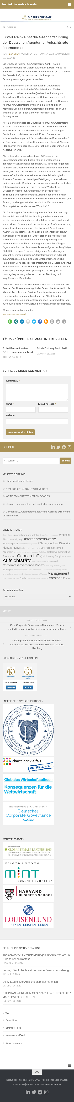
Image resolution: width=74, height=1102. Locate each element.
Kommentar (13, 380)
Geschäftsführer (39, 561)
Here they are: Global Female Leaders (27, 488)
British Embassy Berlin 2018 (52, 348)
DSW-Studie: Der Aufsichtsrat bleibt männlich (30, 981)
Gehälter (42, 552)
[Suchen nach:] (31, 461)
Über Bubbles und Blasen (19, 481)
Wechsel (64, 534)
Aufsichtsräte (17, 560)
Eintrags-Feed (13, 1027)
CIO (41, 578)
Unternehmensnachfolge (26, 535)
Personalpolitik (10, 543)
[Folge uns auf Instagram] (69, 447)
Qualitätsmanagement (49, 535)
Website (10, 415)
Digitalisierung (33, 578)
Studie (23, 578)
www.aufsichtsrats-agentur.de (13, 314)
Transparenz (9, 556)
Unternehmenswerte (39, 539)
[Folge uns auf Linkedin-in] (53, 447)
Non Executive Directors (29, 548)
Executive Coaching (11, 578)
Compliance (60, 556)
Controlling (48, 566)
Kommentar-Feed (15, 1035)
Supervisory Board (59, 570)
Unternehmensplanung (12, 574)
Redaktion (14, 54)
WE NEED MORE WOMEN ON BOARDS (28, 496)
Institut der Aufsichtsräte (19, 4)
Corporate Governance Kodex (23, 565)
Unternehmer (32, 552)
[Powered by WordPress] (25, 1085)
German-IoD (28, 556)
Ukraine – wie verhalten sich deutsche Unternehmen (34, 504)
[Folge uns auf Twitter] (58, 447)
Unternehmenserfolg (51, 547)
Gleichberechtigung (12, 539)
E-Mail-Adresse (47, 404)
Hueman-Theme (53, 1084)
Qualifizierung (47, 556)
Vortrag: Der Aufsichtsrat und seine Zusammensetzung (36, 970)
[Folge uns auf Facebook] (64, 447)
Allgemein (9, 27)
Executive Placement (42, 570)
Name (10, 404)
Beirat (45, 578)
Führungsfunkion (48, 543)
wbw (69, 556)
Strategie (7, 569)
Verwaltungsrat (20, 552)
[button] (10, 321)
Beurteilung (7, 535)
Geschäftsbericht (19, 570)
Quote (62, 566)
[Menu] (69, 4)
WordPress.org (14, 1043)
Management (58, 573)
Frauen (67, 578)
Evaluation (26, 574)
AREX (29, 570)
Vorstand (55, 578)
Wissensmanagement (28, 544)
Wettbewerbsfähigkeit (58, 551)
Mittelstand (52, 561)
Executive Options (39, 574)
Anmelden (11, 1020)
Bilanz (56, 566)
